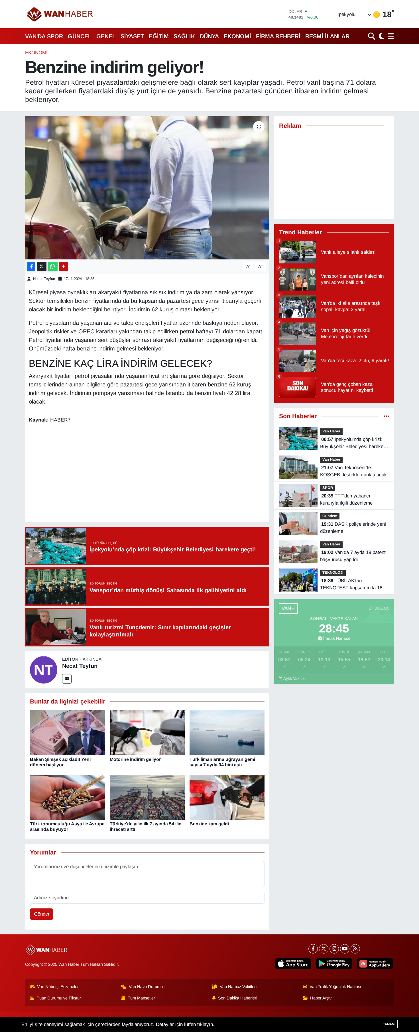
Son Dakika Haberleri (237, 998)
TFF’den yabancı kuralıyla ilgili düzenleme (346, 499)
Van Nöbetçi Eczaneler (58, 986)
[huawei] (375, 963)
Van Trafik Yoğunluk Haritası (335, 986)
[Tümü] (386, 416)
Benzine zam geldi (209, 823)
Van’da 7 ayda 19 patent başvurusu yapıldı (353, 556)
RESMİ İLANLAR (327, 36)
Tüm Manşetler (141, 998)
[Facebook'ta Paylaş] (31, 266)
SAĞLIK (184, 36)
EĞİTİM (159, 36)
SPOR (327, 487)
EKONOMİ (237, 36)
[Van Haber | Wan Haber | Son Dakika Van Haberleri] (60, 14)
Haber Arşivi (321, 998)
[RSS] (355, 949)
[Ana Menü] (389, 36)
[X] (323, 949)
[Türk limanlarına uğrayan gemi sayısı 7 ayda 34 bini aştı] (227, 732)
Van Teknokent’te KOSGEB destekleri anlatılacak (353, 471)
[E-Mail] (67, 679)
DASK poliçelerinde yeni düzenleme (353, 527)
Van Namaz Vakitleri (238, 986)
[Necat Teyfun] (43, 669)
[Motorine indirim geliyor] (147, 732)
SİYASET (132, 36)
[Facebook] (313, 949)
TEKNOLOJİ (332, 572)
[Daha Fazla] (63, 266)
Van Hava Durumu (146, 986)
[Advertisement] (147, 473)
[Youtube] (344, 949)
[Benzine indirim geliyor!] (147, 187)
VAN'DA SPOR (44, 36)
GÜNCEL (79, 36)
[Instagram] (334, 949)
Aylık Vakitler (294, 678)
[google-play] (334, 963)
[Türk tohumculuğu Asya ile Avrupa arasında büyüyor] (67, 797)
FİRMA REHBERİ (278, 36)
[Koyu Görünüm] (380, 36)
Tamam (388, 1024)
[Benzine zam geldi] (227, 797)
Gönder (42, 914)
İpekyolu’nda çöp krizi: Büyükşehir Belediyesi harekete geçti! (353, 443)
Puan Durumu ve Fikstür (58, 998)
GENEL (106, 36)
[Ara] (372, 36)
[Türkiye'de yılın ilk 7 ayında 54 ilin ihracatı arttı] (147, 797)
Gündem (329, 516)
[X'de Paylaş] (41, 266)
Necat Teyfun (44, 279)
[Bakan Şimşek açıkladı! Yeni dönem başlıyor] (67, 732)
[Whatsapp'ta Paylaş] (53, 266)
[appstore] (293, 963)
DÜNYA (209, 36)
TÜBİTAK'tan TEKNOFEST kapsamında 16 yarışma (351, 585)
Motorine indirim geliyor (135, 759)
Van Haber (331, 431)
